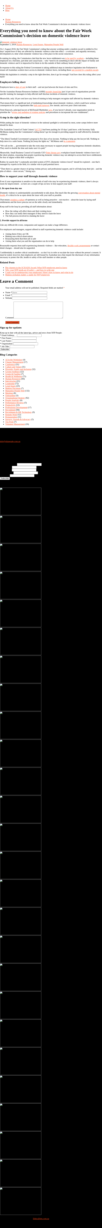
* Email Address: (8, 335)
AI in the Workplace (13, 360)
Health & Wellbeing (13, 376)
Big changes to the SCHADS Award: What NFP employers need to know (36, 268)
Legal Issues (38, 44)
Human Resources (13, 22)
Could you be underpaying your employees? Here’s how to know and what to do (39, 272)
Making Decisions (13, 388)
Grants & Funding (13, 374)
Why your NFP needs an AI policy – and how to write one (29, 270)
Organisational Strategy (15, 398)
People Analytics (12, 400)
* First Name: (5, 338)
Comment (9, 318)
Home (7, 6)
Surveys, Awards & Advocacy (18, 419)
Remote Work (11, 414)
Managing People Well (53, 44)
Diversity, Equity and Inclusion (18, 369)
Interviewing (10, 381)
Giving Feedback (12, 372)
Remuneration (11, 417)
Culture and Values (13, 367)
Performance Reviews (14, 403)
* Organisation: (6, 344)
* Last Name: (5, 341)
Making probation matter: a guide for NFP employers (27, 275)
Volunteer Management (15, 424)
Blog (7, 10)
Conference (10, 364)
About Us (9, 8)
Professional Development (16, 407)
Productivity (10, 405)
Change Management (14, 362)
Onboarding (10, 395)
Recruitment (10, 410)
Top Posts (9, 422)
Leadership (10, 383)
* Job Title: (4, 346)
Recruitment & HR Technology (18, 412)
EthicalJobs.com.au (41, 1219)
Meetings (9, 393)
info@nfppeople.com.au (10, 441)
